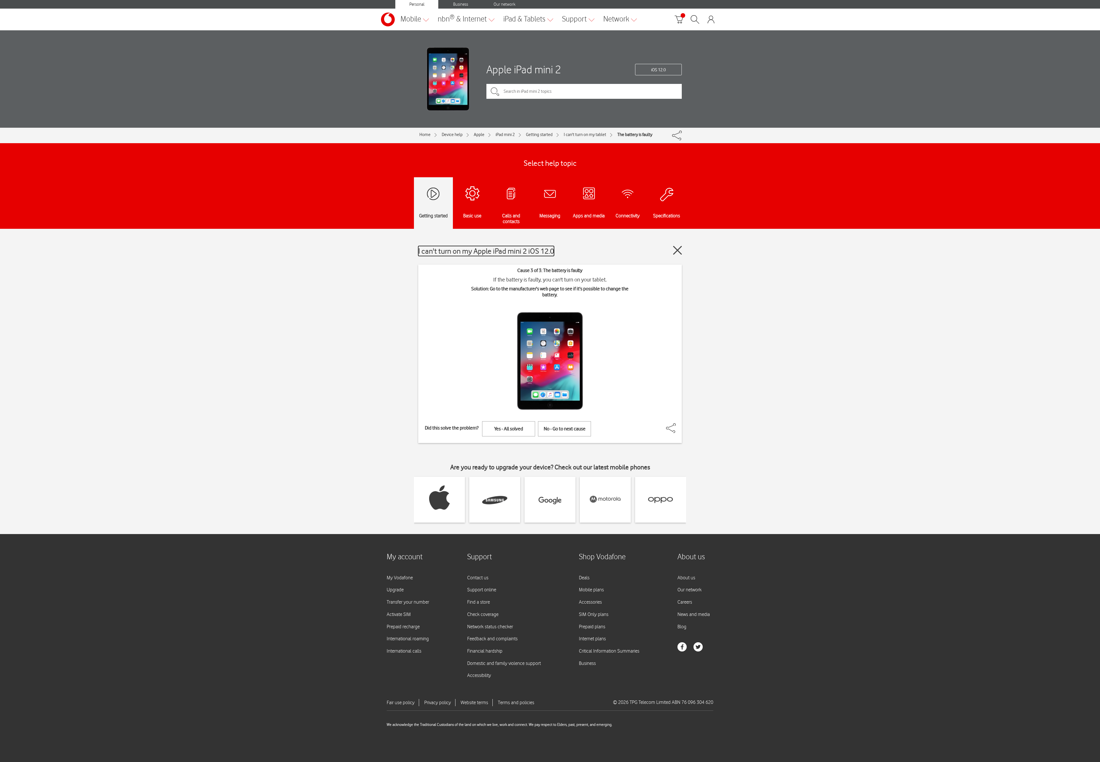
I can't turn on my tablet (585, 134)
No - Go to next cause (565, 429)
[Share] (678, 425)
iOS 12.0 (658, 69)
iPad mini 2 (505, 134)
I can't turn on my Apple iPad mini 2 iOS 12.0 (486, 251)
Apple (479, 134)
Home (425, 134)
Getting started (539, 134)
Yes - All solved (508, 429)
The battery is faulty (634, 134)
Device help (452, 134)
